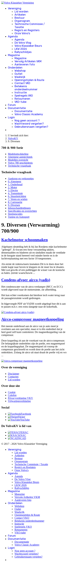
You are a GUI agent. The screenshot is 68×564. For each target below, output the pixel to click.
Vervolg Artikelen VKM (28, 61)
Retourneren (22, 98)
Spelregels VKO (24, 95)
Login (11, 117)
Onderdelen (15, 67)
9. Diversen (14, 205)
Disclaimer (13, 373)
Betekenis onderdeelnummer (26, 88)
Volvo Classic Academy (29, 114)
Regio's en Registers (27, 30)
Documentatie (17, 108)
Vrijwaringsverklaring (19, 401)
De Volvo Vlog (23, 42)
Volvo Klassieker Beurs (28, 45)
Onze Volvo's (22, 33)
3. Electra (13, 190)
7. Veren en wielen (17, 199)
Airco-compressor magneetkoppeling (32, 319)
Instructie (21, 92)
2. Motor (12, 187)
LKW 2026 (21, 48)
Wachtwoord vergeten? (29, 123)
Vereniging (14, 8)
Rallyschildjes (23, 52)
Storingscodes (15, 214)
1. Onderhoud (15, 184)
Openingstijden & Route (29, 80)
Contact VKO (22, 83)
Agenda (13, 36)
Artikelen (20, 14)
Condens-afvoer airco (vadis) (25, 280)
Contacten (13, 376)
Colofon (12, 395)
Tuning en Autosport (18, 216)
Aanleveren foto (25, 64)
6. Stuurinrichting (17, 196)
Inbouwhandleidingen (19, 208)
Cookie (12, 392)
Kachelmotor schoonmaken (24, 240)
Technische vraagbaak (19, 165)
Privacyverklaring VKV (20, 398)
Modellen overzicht (18, 159)
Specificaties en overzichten (22, 211)
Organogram (22, 20)
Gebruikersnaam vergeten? (31, 126)
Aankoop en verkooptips (21, 178)
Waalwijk (20, 76)
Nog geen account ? (27, 120)
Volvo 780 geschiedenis (20, 162)
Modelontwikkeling (18, 154)
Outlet (18, 73)
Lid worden (21, 11)
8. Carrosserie (15, 202)
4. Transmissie (15, 193)
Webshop (20, 70)
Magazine (14, 55)
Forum (12, 105)
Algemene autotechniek (20, 157)
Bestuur (20, 17)
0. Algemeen (14, 181)
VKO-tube (20, 101)
